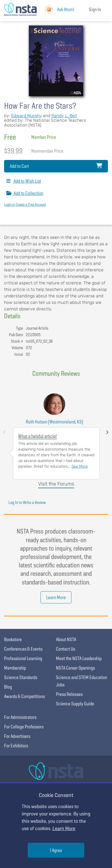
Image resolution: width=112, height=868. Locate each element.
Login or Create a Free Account (25, 204)
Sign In (95, 9)
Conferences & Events (23, 649)
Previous (4, 432)
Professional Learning (23, 658)
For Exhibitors (16, 745)
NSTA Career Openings (75, 668)
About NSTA (66, 639)
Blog (8, 687)
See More (79, 466)
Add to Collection (28, 193)
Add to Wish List (27, 181)
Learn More (56, 597)
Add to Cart (19, 166)
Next (107, 432)
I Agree (56, 850)
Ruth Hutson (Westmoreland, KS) (54, 422)
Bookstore (13, 639)
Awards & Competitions (24, 696)
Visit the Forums (56, 484)
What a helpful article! (37, 436)
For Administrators (20, 717)
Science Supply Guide (75, 703)
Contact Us (65, 649)
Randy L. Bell (64, 115)
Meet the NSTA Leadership (79, 658)
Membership (15, 668)
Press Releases (69, 694)
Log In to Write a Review (27, 502)
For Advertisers (17, 736)
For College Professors (23, 727)
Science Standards (20, 677)
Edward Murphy (26, 115)
